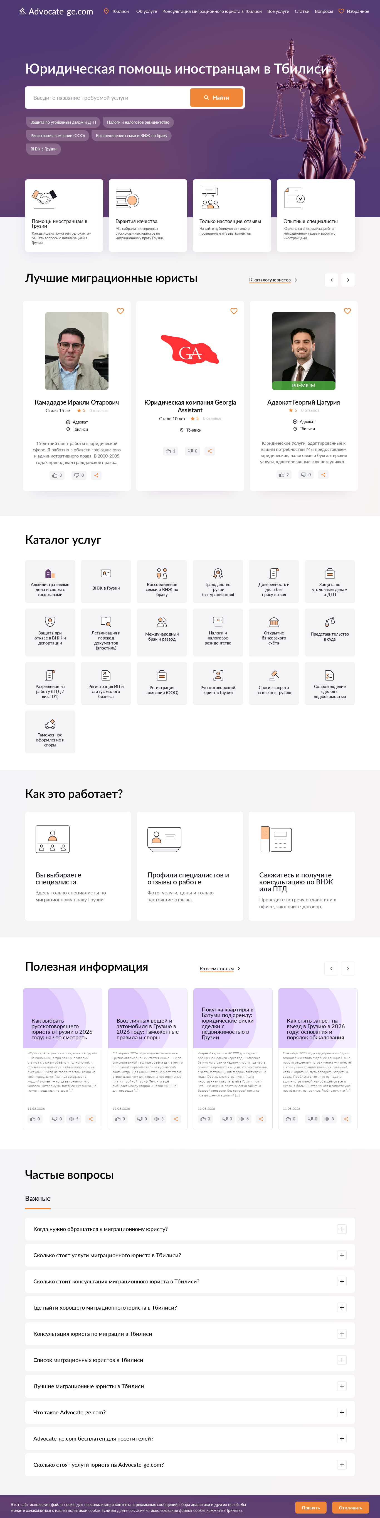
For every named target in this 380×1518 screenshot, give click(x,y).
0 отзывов (99, 410)
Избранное (358, 11)
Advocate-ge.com (61, 11)
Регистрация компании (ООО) (58, 135)
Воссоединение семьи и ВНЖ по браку (131, 135)
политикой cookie (84, 1510)
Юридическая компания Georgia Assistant (190, 406)
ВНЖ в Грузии (43, 149)
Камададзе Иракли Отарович (77, 402)
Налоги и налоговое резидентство (138, 122)
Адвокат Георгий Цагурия (303, 402)
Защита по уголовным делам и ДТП (63, 122)
